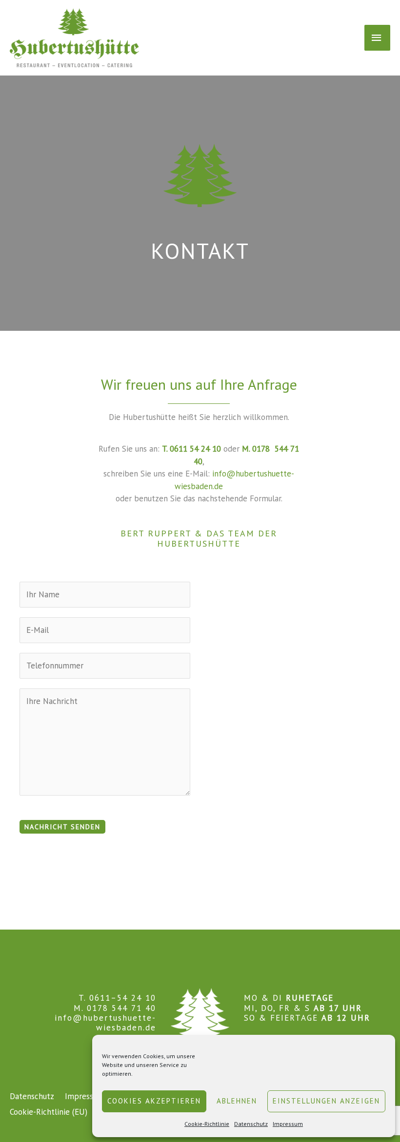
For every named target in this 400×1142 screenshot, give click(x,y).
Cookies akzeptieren (154, 1100)
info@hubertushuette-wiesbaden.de (105, 1022)
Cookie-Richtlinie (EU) (48, 1111)
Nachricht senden (62, 826)
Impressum (288, 1123)
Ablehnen (237, 1100)
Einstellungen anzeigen (326, 1100)
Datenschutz (251, 1123)
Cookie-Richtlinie (206, 1123)
